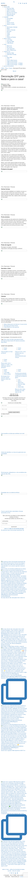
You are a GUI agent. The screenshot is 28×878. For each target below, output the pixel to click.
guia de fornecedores (9, 66)
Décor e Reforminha (11, 50)
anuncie (9, 871)
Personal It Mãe (10, 41)
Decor (5, 339)
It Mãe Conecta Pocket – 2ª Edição (15, 63)
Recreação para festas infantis (11, 325)
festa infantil (4, 342)
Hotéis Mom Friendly (11, 54)
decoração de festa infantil (7, 340)
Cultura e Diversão (11, 30)
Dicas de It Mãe (10, 8)
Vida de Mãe (7, 7)
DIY (14, 340)
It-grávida (6, 17)
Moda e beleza (7, 38)
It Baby (8, 34)
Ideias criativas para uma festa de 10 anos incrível (15, 324)
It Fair (8, 58)
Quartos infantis (10, 22)
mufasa (21, 876)
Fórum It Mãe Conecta (12, 60)
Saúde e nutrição (11, 24)
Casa (5, 44)
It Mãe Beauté (10, 43)
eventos (6, 56)
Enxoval (8, 20)
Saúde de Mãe (10, 15)
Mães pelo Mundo (11, 14)
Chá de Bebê (10, 18)
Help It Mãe (9, 57)
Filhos (5, 25)
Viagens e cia (7, 51)
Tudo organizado (11, 48)
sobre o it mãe (5, 869)
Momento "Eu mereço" (12, 12)
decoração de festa (18, 339)
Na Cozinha (9, 47)
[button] (4, 5)
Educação (9, 31)
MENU (3, 3)
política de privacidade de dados (17, 869)
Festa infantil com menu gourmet (11, 327)
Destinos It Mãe (10, 53)
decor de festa (10, 339)
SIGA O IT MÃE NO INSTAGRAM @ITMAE (14, 528)
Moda (8, 21)
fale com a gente (16, 871)
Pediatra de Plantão (11, 37)
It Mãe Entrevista (11, 9)
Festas (8, 33)
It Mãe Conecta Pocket (12, 61)
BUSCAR (14, 526)
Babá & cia (9, 46)
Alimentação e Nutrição (12, 27)
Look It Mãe (9, 40)
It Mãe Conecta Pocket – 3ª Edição (15, 64)
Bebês (8, 28)
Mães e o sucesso (11, 11)
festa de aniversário (20, 340)
